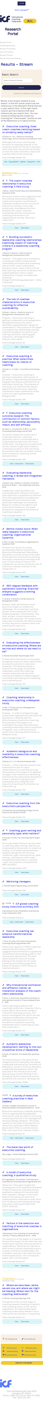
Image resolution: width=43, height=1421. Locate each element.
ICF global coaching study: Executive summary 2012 (20, 905)
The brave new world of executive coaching (17, 1148)
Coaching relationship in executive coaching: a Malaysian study (21, 700)
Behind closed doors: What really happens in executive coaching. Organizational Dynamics (20, 533)
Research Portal (5, 42)
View (5, 162)
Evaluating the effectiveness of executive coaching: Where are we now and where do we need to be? (21, 647)
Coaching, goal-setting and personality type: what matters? (21, 832)
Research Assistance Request (11, 58)
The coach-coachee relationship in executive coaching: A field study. (17, 183)
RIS (39, 162)
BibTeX (23, 162)
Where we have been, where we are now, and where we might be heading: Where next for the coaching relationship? (21, 1290)
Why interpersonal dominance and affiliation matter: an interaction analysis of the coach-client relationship (22, 989)
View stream (25, 228)
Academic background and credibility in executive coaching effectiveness (21, 754)
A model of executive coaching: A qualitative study (19, 1174)
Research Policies (6, 55)
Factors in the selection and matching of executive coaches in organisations (22, 1226)
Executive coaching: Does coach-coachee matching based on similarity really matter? (21, 129)
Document (19, 464)
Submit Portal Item (6, 52)
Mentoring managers (18, 881)
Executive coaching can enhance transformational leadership (18, 934)
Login (21, 3)
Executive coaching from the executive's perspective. (21, 805)
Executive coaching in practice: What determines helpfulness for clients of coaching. (17, 360)
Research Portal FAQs (8, 49)
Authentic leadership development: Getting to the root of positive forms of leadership (21, 1047)
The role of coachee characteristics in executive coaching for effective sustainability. (18, 303)
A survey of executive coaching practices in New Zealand (20, 1098)
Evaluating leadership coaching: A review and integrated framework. (22, 475)
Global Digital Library (7, 45)
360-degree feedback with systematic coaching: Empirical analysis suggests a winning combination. (20, 590)
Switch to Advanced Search (27, 93)
